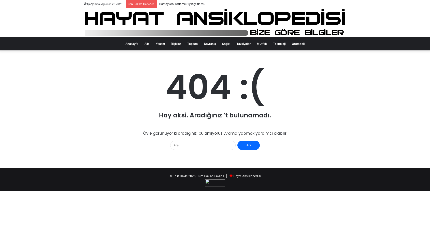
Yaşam (160, 43)
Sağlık (226, 43)
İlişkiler (176, 43)
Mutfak (262, 43)
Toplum (192, 43)
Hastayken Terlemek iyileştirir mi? (182, 4)
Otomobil (298, 43)
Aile (147, 43)
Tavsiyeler (243, 43)
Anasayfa (131, 43)
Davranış (210, 43)
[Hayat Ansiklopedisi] (215, 22)
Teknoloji (279, 43)
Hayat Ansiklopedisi (247, 176)
